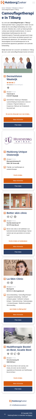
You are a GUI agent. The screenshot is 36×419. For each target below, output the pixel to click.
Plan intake (18, 125)
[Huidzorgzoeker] (13, 2)
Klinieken (8, 8)
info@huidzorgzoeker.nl (19, 405)
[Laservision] (8, 216)
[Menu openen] (5, 414)
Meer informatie (18, 119)
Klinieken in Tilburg (17, 8)
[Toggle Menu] (33, 2)
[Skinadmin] (11, 216)
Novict (30, 415)
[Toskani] (15, 216)
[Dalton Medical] (8, 87)
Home (3, 8)
